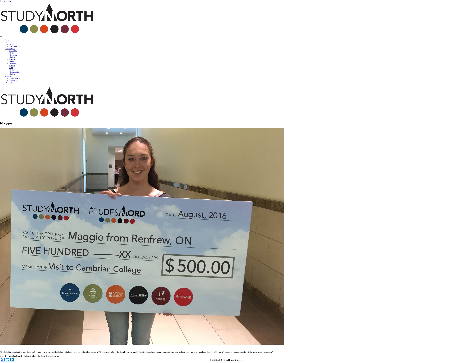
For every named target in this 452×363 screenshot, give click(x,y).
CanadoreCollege (13, 52)
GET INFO (9, 83)
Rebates (8, 76)
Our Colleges (10, 49)
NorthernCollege (12, 64)
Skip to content (5, 1)
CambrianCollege (13, 56)
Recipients (13, 80)
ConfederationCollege (14, 73)
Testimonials (14, 46)
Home (7, 40)
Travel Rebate (14, 78)
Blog (6, 42)
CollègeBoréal (12, 60)
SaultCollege (12, 69)
